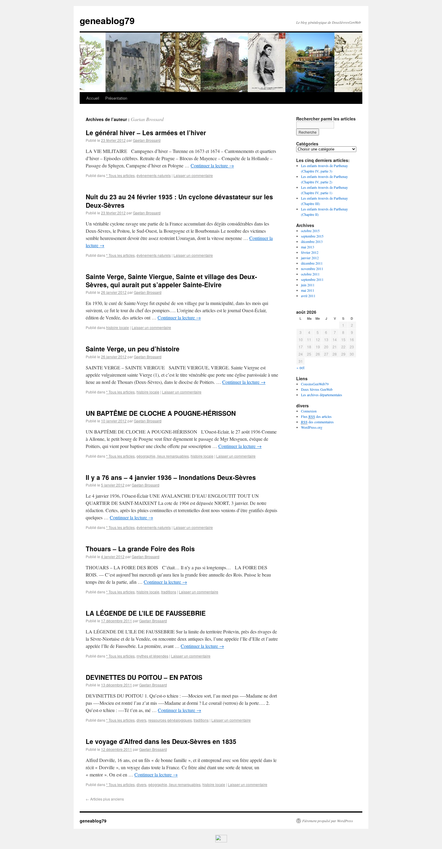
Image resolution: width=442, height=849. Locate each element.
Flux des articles (316, 416)
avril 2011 (308, 295)
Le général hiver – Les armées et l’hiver (146, 132)
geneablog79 (107, 20)
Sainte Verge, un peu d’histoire (133, 348)
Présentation (116, 98)
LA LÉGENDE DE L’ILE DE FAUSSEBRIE (146, 612)
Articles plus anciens (105, 798)
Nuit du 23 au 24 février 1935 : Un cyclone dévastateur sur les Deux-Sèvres (179, 200)
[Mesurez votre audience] (221, 840)
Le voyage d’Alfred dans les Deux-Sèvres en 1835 (161, 741)
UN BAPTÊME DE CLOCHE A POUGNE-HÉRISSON (161, 413)
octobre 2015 (310, 230)
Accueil (92, 98)
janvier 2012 (310, 257)
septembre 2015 (312, 236)
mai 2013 (307, 246)
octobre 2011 (310, 274)
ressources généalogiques (170, 720)
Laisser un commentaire (193, 175)
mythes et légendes (152, 655)
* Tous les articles (120, 175)
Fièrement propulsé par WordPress (327, 820)
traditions (168, 591)
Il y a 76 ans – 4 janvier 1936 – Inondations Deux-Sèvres (171, 477)
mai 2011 (307, 290)
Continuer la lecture (212, 165)
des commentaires (317, 421)
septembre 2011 (312, 279)
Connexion (309, 411)
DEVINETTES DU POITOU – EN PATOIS (144, 677)
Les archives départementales (321, 394)
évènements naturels (154, 175)
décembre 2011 (312, 263)
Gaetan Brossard (147, 119)
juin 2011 (308, 284)
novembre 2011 (312, 268)
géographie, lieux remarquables (163, 456)
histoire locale (117, 327)
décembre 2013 (312, 241)
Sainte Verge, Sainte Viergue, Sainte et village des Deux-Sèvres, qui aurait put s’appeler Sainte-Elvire (171, 280)
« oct (300, 367)
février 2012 (309, 252)
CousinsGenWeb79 (315, 383)
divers (141, 720)
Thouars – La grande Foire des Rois (140, 548)
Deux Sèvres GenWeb (317, 389)
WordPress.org (311, 427)
